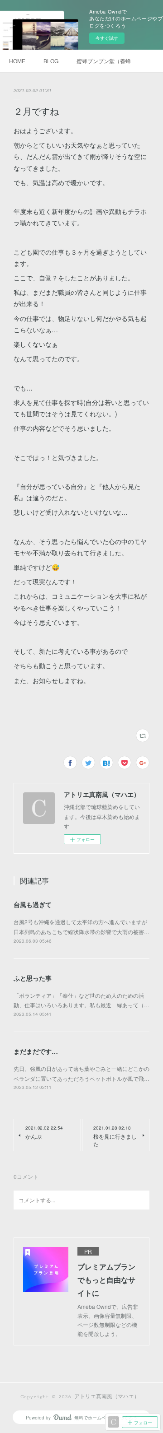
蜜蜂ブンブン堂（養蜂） (104, 61)
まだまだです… (36, 1051)
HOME (17, 61)
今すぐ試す (107, 38)
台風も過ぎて (33, 904)
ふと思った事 (33, 977)
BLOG (50, 61)
